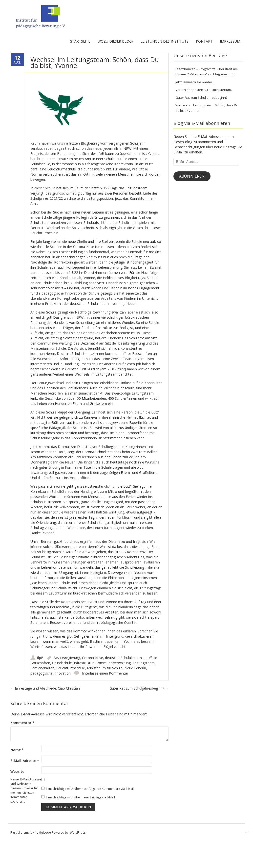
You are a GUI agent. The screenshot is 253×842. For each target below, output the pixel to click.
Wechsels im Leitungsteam (96, 374)
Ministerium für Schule (105, 668)
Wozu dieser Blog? (115, 41)
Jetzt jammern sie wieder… (195, 82)
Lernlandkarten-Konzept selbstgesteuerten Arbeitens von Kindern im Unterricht (95, 298)
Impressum (230, 41)
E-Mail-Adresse (24, 760)
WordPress (77, 832)
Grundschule (62, 662)
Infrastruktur (84, 662)
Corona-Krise (92, 657)
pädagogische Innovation (50, 673)
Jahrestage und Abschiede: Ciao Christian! (45, 688)
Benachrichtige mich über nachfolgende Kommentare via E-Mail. (89, 789)
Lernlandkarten (42, 668)
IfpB (40, 657)
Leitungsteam (144, 662)
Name (17, 749)
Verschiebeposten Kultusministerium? (203, 89)
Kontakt (204, 41)
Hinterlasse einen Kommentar (104, 673)
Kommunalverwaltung (113, 662)
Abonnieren (192, 176)
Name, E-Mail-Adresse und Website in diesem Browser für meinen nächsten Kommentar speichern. (25, 790)
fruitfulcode (43, 832)
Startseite (80, 41)
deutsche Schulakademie (125, 657)
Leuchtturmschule (70, 668)
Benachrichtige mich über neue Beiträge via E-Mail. (80, 797)
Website (17, 771)
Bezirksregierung (66, 657)
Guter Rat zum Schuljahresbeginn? (139, 688)
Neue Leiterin (135, 668)
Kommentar (22, 722)
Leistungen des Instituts (165, 41)
